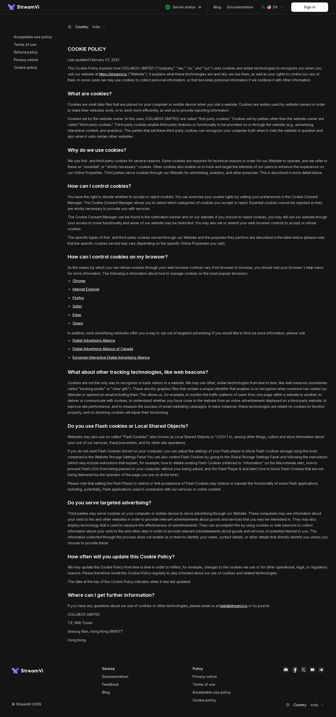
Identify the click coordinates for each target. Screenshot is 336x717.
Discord (286, 670)
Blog (217, 7)
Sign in (310, 7)
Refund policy (26, 52)
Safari (77, 306)
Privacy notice (26, 60)
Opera (78, 323)
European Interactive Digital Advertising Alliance (111, 357)
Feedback (110, 684)
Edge (77, 315)
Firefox (78, 298)
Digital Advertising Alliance (94, 340)
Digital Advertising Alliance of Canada (103, 349)
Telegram (321, 670)
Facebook (295, 670)
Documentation (240, 7)
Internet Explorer (86, 289)
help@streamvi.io (233, 606)
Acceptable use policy (33, 37)
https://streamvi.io (113, 74)
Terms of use (25, 44)
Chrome (79, 281)
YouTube (312, 670)
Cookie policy (25, 67)
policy (204, 700)
